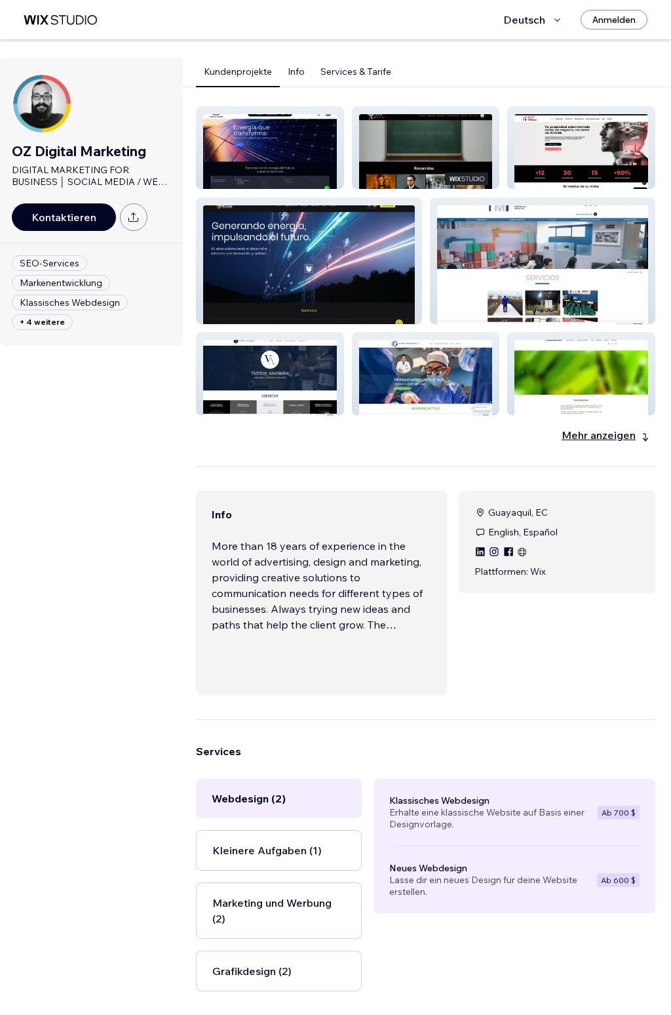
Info (296, 71)
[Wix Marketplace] (60, 20)
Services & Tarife (355, 71)
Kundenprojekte (238, 71)
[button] (270, 147)
